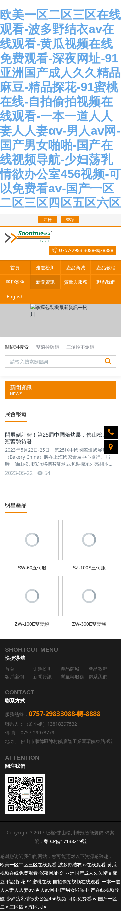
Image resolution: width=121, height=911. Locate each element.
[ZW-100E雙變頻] (32, 595)
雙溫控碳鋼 (47, 347)
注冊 (48, 219)
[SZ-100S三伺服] (89, 539)
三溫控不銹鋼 (80, 347)
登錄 (70, 219)
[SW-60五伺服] (32, 539)
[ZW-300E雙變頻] (89, 595)
